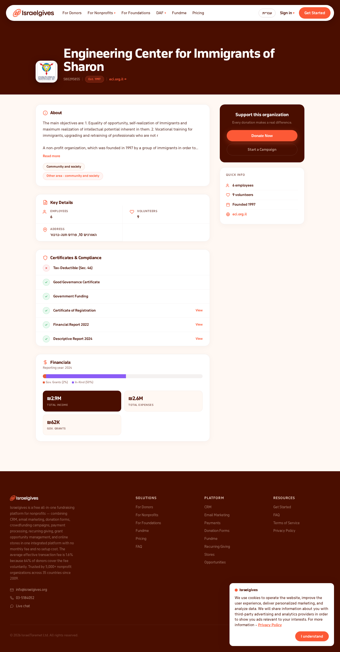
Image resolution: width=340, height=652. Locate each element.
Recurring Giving (217, 546)
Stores (209, 554)
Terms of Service (286, 523)
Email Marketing (216, 515)
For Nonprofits (101, 12)
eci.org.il (239, 214)
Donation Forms (216, 530)
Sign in (287, 12)
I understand (312, 636)
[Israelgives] (34, 13)
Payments (212, 523)
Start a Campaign (262, 149)
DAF (161, 12)
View (199, 310)
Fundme (179, 12)
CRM (208, 507)
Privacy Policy (284, 530)
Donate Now (262, 136)
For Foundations (135, 12)
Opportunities (215, 562)
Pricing (198, 12)
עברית (267, 13)
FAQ (139, 546)
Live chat (23, 606)
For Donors (72, 12)
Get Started (314, 12)
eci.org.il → (117, 79)
